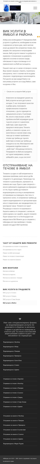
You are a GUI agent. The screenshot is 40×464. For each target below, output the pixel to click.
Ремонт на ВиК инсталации (11, 253)
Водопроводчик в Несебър (11, 342)
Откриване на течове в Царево (12, 406)
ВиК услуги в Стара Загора (11, 299)
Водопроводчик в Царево (11, 370)
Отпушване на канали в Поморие (13, 420)
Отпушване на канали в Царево (13, 439)
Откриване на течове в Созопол (13, 393)
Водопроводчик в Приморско (12, 356)
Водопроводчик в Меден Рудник (13, 444)
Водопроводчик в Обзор (10, 347)
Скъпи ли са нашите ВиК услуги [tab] (19, 91)
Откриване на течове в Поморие (13, 388)
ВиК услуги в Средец (9, 296)
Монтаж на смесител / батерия (12, 278)
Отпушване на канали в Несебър (13, 416)
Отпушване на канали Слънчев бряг (14, 430)
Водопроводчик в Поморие (11, 351)
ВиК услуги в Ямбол (9, 303)
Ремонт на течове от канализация (13, 256)
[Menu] (34, 8)
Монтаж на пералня (9, 274)
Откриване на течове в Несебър (13, 383)
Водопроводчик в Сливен (11, 365)
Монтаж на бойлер (8, 271)
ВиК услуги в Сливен (9, 293)
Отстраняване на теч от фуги (12, 250)
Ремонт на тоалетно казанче (12, 260)
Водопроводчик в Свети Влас (12, 360)
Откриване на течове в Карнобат (13, 379)
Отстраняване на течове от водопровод (15, 246)
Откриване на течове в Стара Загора (14, 402)
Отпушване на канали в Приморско (14, 425)
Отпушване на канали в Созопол (13, 434)
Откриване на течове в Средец (12, 397)
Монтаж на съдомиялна (10, 281)
